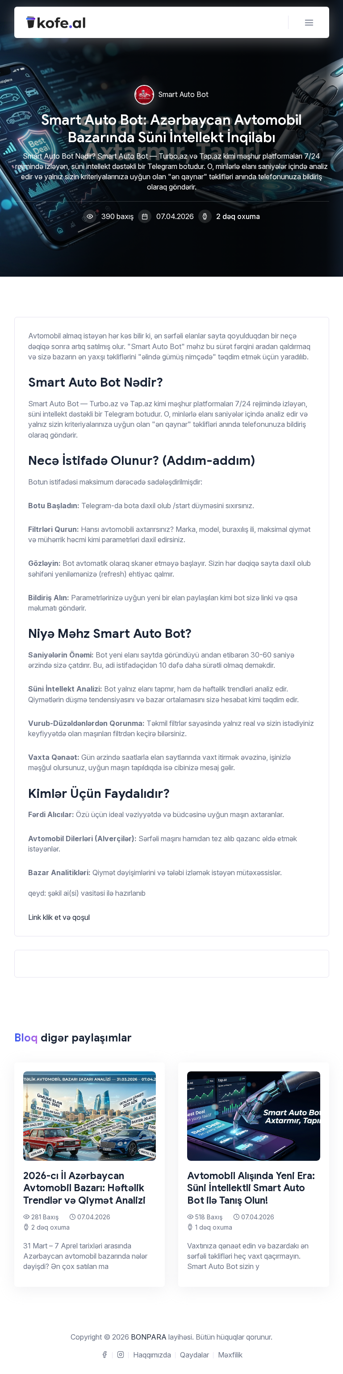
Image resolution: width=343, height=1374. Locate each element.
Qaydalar (194, 1354)
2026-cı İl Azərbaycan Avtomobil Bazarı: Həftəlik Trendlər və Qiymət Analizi (84, 1188)
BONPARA (149, 1336)
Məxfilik (230, 1354)
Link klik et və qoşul (59, 917)
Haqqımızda (152, 1354)
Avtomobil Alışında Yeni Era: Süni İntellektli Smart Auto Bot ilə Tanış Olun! (251, 1188)
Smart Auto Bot (184, 94)
